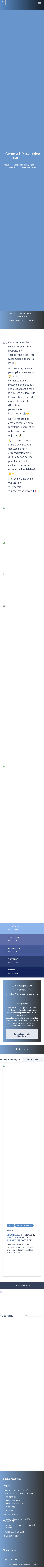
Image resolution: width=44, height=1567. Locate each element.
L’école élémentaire (14, 1503)
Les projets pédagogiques (26, 313)
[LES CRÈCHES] (5, 926)
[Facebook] (27, 3)
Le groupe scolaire (10, 1559)
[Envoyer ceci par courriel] (13, 326)
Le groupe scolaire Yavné (15, 1490)
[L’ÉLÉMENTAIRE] (5, 948)
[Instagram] (31, 3)
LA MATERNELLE (14, 937)
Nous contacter (11, 1536)
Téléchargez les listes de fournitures (16, 1520)
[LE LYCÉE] (5, 970)
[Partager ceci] (17, 326)
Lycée (25, 317)
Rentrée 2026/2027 (11, 1514)
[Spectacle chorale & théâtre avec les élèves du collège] (22, 1170)
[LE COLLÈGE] (5, 959)
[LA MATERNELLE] (5, 937)
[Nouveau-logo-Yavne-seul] (4, 2)
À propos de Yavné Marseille (19, 1493)
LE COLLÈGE (12, 959)
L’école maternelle (14, 1500)
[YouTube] (35, 3)
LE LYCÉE (11, 970)
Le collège (10, 1507)
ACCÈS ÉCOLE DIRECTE (14, 1532)
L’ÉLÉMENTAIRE (14, 948)
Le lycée (9, 1510)
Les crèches (10, 1497)
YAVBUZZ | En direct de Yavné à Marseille (19, 1526)
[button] (40, 2)
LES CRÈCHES (13, 926)
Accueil (6, 1486)
